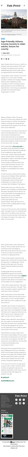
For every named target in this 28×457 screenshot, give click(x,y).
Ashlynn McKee (11, 34)
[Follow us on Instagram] (23, 399)
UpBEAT (24, 275)
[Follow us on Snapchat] (23, 403)
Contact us (4, 397)
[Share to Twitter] (4, 59)
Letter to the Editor (5, 402)
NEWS (3, 38)
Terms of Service (6, 405)
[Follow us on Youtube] (20, 403)
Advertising (5, 398)
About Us (4, 395)
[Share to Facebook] (1, 59)
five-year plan (17, 146)
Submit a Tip (5, 404)
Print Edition (4, 412)
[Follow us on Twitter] (16, 399)
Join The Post (5, 400)
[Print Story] (8, 59)
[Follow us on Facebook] (20, 399)
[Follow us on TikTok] (16, 403)
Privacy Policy (6, 407)
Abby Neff (6, 53)
